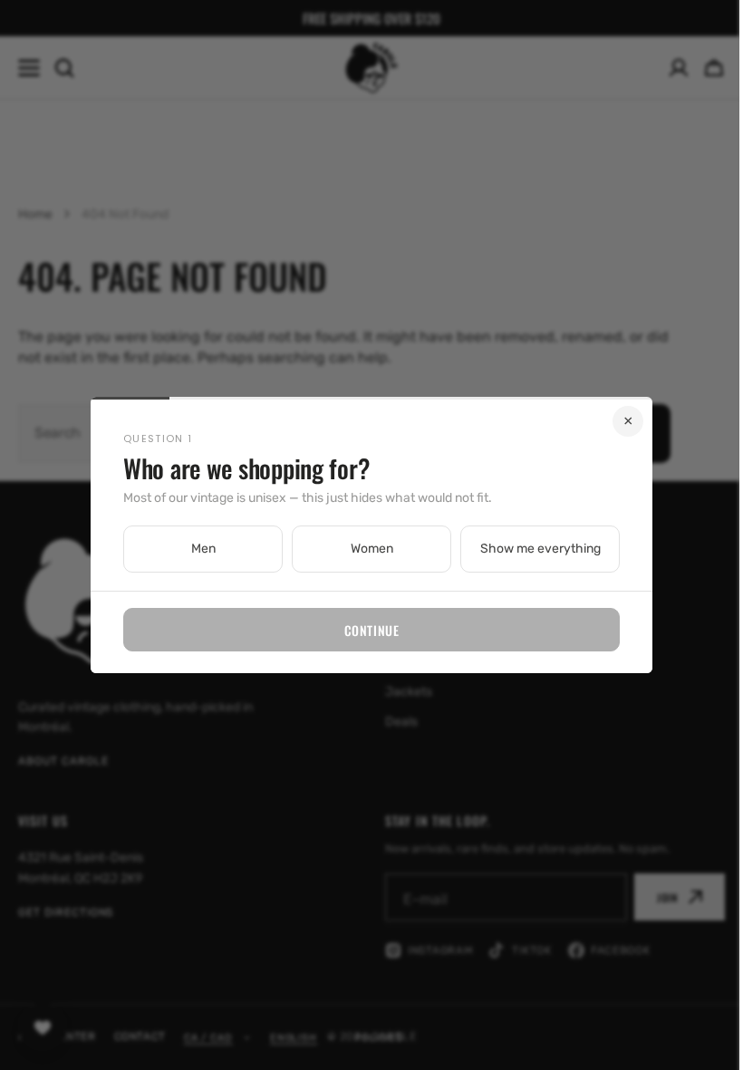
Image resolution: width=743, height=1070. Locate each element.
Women (364, 548)
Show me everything (533, 548)
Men (196, 548)
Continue (364, 630)
